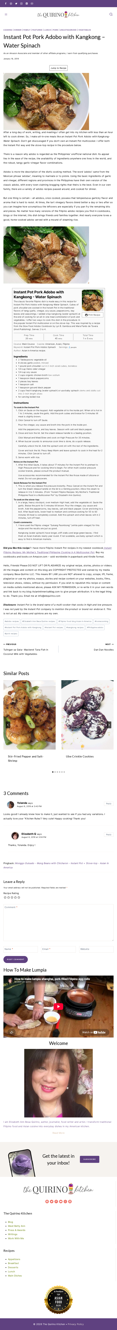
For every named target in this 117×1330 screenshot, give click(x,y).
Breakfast (13, 1263)
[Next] (109, 724)
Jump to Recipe (58, 68)
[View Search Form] (111, 14)
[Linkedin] (26, 3)
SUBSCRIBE (89, 1159)
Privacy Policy (76, 1324)
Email (46, 949)
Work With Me (16, 1238)
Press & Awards (16, 1230)
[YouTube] (32, 3)
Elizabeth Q (29, 833)
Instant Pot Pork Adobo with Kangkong (23, 627)
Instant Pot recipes (54, 627)
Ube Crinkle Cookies (80, 756)
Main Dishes (15, 1275)
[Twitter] (16, 3)
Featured (37, 30)
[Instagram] (21, 3)
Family (26, 30)
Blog (10, 1222)
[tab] (53, 772)
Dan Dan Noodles (104, 647)
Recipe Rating (11, 893)
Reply (109, 803)
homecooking (101, 621)
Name (9, 949)
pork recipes (11, 634)
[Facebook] (5, 3)
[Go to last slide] (8, 724)
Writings (13, 1234)
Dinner (18, 30)
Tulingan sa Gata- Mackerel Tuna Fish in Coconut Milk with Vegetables (25, 649)
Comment (11, 907)
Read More (59, 1132)
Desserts (13, 1267)
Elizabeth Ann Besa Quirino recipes (38, 621)
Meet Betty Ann (16, 1226)
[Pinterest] (11, 3)
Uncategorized (68, 30)
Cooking (7, 30)
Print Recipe (94, 315)
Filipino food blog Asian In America (74, 621)
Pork (55, 30)
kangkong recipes (74, 627)
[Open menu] (6, 14)
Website (84, 949)
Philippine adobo (95, 627)
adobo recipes (12, 621)
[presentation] (29, 715)
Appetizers (14, 1259)
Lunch (47, 30)
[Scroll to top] (110, 1319)
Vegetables (84, 30)
